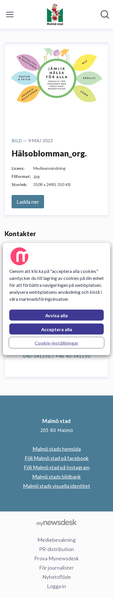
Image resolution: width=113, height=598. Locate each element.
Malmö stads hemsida (56, 449)
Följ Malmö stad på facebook (57, 458)
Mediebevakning (56, 540)
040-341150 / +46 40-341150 (56, 356)
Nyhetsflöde (56, 577)
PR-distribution (56, 549)
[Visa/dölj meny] (9, 14)
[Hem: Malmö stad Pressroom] (55, 14)
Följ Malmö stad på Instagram (57, 467)
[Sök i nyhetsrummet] (105, 14)
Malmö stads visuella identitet (56, 486)
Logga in (56, 586)
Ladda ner (28, 201)
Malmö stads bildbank (56, 476)
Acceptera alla (56, 329)
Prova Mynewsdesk (56, 558)
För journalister (56, 567)
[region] (56, 299)
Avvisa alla (56, 315)
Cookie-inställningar (57, 343)
